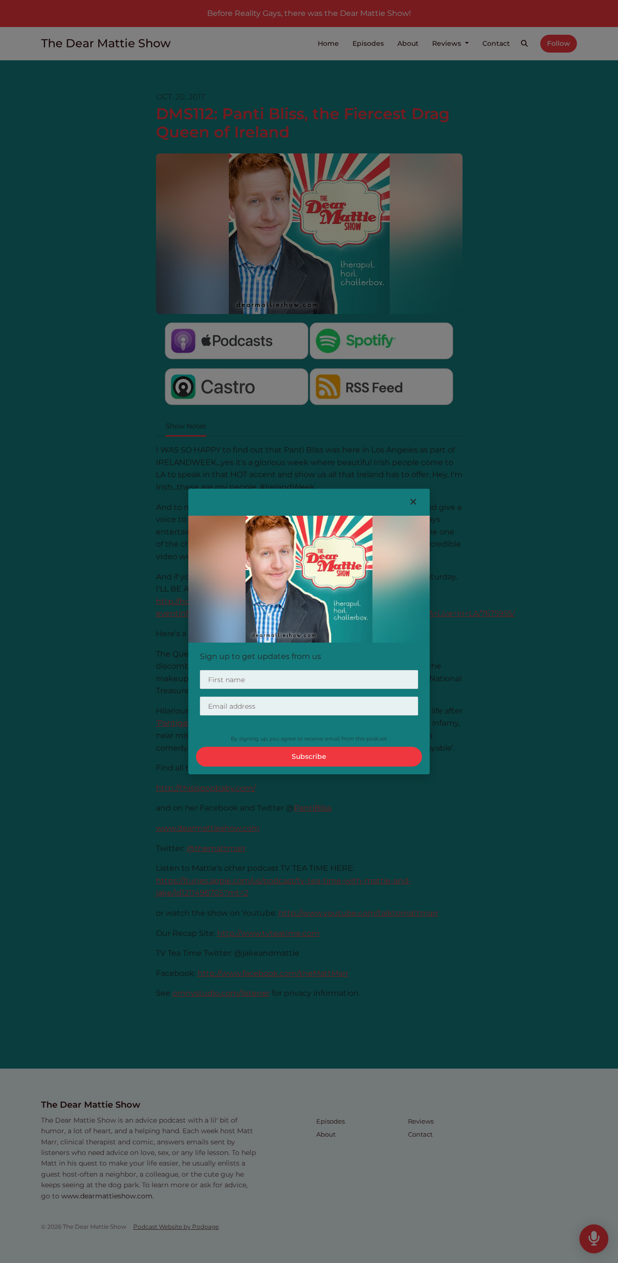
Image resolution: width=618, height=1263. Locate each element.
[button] (413, 502)
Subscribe (309, 756)
